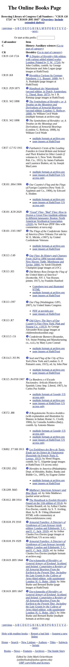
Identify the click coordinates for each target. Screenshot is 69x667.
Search (14, 642)
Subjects (63, 642)
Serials (35, 645)
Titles (53, 642)
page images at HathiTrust (46, 141)
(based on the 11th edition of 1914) (46, 502)
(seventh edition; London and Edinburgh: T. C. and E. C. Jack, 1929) (46, 546)
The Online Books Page (34, 7)
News (17, 651)
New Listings (28, 642)
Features (27, 651)
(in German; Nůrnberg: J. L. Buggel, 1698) (44, 77)
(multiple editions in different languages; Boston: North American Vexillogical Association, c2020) (46, 218)
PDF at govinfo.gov (43, 310)
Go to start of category (49, 52)
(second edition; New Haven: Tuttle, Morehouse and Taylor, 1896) (46, 260)
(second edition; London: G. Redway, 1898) (46, 107)
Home (5, 642)
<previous (7, 28)
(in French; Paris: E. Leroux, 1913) (45, 454)
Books (7, 651)
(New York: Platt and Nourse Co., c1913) (45, 323)
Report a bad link (40, 633)
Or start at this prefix (25, 37)
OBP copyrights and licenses (34, 662)
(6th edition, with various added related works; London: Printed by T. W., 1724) (46, 59)
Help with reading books (15, 633)
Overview (47, 19)
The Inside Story (56, 651)
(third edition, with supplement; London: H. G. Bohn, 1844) (46, 571)
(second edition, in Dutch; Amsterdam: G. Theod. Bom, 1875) (46, 91)
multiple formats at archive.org (48, 138)
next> (35, 31)
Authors (42, 642)
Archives (39, 651)
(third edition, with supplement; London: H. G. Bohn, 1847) (46, 602)
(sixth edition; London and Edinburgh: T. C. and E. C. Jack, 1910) (46, 527)
